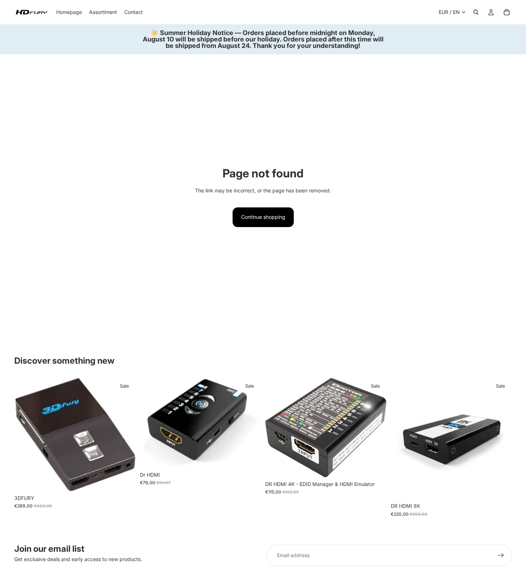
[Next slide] (125, 435)
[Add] (124, 480)
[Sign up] (500, 555)
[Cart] (507, 12)
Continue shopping (263, 217)
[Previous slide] (25, 435)
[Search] (476, 12)
